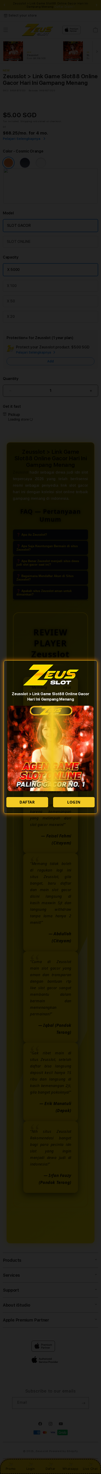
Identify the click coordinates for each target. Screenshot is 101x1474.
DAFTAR (27, 802)
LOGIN (73, 802)
